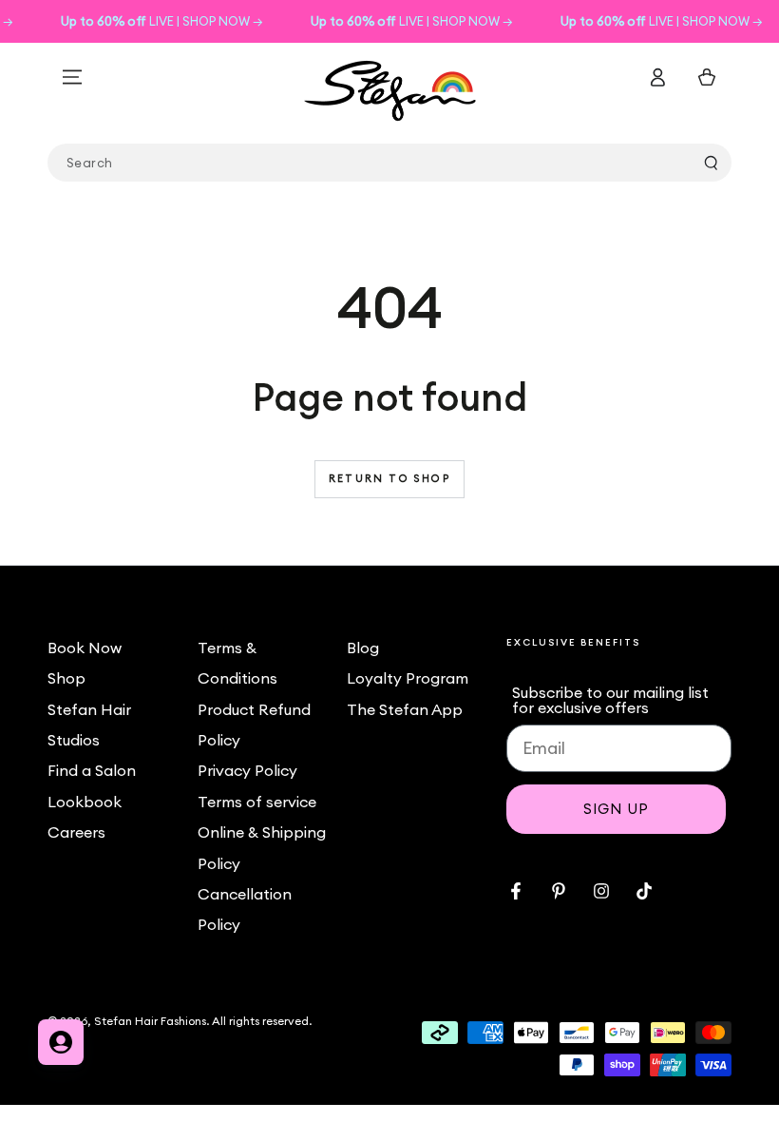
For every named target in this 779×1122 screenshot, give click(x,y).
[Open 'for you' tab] (61, 1042)
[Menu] (72, 77)
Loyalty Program (407, 677)
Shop (67, 677)
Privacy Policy (247, 770)
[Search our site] (711, 163)
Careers (76, 832)
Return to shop (389, 478)
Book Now (85, 647)
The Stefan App (405, 709)
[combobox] (389, 163)
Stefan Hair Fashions (150, 1021)
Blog (363, 647)
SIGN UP (616, 809)
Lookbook (85, 801)
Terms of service (257, 801)
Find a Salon (92, 770)
